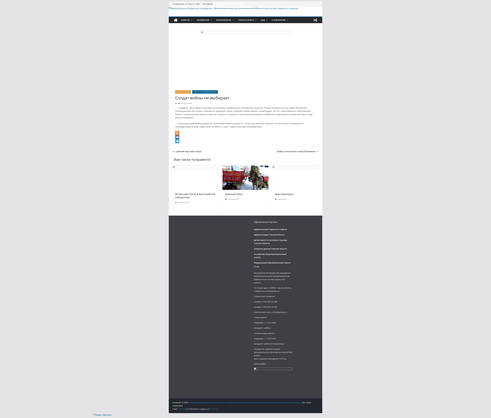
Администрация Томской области (269, 234)
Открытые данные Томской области (270, 249)
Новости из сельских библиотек (205, 92)
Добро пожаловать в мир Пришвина (296, 151)
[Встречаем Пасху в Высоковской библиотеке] (196, 167)
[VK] (245, 137)
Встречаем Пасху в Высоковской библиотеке (195, 195)
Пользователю (223, 20)
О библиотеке (279, 20)
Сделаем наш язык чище (188, 151)
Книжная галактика (183, 92)
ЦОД (263, 20)
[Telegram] (245, 141)
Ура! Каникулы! (284, 194)
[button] (191, 20)
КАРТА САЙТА (260, 364)
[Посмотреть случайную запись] (315, 20)
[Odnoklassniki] (245, 133)
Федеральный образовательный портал (272, 262)
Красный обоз (234, 194)
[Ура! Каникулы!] (295, 167)
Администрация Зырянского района (270, 229)
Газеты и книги (246, 20)
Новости (185, 20)
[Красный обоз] (245, 167)
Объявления (203, 20)
